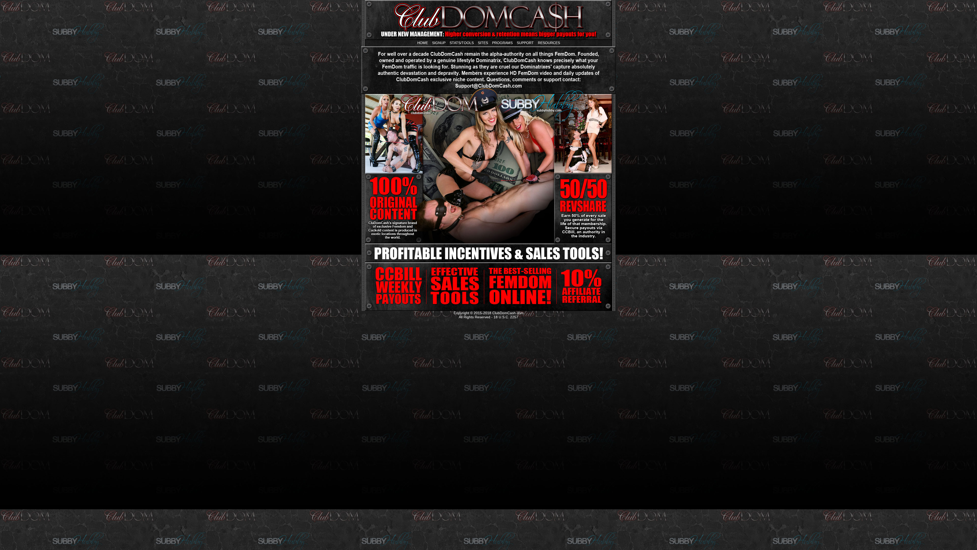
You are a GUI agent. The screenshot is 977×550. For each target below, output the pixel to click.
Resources (549, 43)
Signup (439, 43)
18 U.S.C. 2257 (506, 317)
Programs (502, 43)
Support (525, 43)
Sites (483, 43)
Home (422, 43)
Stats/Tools (462, 43)
